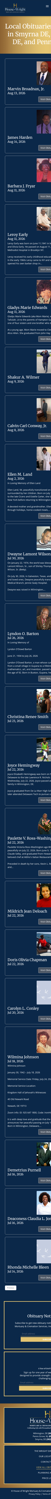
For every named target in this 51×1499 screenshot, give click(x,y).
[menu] (47, 6)
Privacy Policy (34, 1494)
